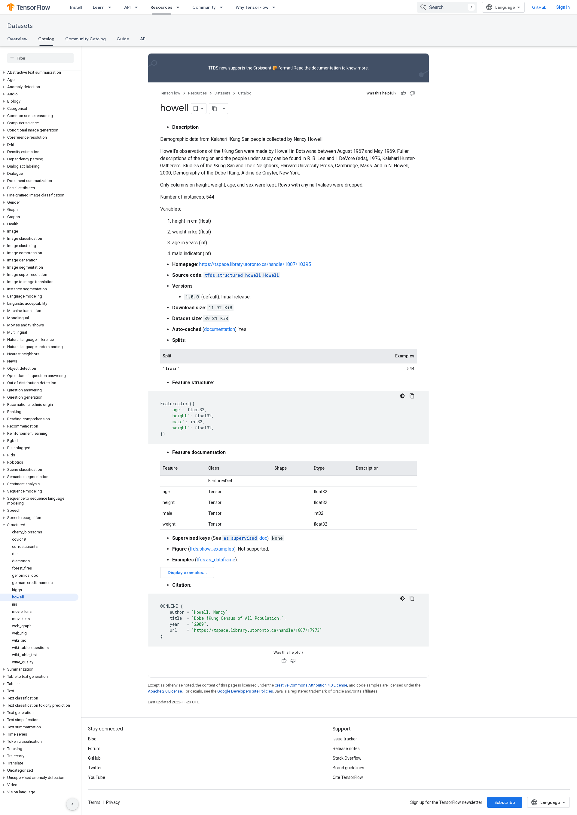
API (127, 7)
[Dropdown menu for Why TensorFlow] (275, 7)
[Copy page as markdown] (214, 108)
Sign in (563, 7)
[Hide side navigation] (72, 804)
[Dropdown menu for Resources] (179, 7)
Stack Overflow (347, 758)
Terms (94, 802)
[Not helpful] (412, 93)
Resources (161, 7)
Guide (123, 39)
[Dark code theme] (402, 396)
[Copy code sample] (412, 396)
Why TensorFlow (252, 7)
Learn (98, 7)
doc (245, 538)
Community (204, 7)
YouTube (96, 777)
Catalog (46, 39)
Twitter (95, 767)
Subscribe (504, 802)
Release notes (346, 748)
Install (76, 7)
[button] (39, 72)
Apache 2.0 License (165, 691)
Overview (17, 39)
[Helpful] (403, 93)
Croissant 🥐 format (272, 68)
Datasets (20, 26)
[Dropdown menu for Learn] (111, 7)
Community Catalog (85, 39)
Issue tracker (345, 738)
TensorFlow (170, 93)
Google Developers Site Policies (245, 691)
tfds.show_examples (212, 549)
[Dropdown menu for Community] (223, 7)
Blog (92, 738)
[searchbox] (40, 58)
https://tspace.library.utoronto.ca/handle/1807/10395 (255, 264)
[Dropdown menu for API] (138, 7)
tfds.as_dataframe (216, 560)
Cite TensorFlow (348, 777)
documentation (326, 68)
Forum (94, 748)
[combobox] (447, 7)
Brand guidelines (348, 767)
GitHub (539, 7)
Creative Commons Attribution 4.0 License (311, 685)
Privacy (113, 802)
